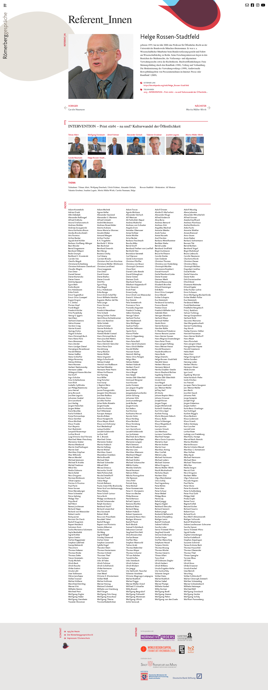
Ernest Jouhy (131, 292)
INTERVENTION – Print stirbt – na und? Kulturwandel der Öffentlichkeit (124, 126)
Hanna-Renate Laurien (165, 333)
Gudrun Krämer (104, 326)
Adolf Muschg (190, 210)
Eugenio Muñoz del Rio (107, 300)
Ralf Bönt (72, 504)
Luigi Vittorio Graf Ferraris (80, 437)
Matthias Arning (162, 450)
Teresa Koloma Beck (193, 545)
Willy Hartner (161, 589)
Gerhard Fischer (133, 318)
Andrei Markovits (191, 225)
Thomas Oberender (192, 550)
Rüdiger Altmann (133, 519)
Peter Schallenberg (192, 491)
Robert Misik (102, 514)
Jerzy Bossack (74, 393)
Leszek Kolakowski (105, 431)
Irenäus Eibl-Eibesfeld (135, 377)
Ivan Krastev (131, 382)
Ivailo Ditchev (190, 380)
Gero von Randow (105, 321)
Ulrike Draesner (191, 566)
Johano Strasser (162, 398)
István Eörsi (160, 380)
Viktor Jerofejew (75, 576)
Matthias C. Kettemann (194, 450)
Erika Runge (102, 292)
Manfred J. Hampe (192, 437)
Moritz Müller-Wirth (194, 135)
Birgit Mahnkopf (191, 251)
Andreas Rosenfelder (106, 225)
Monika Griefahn (133, 468)
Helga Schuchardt (105, 359)
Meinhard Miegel (133, 455)
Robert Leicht (74, 514)
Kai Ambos (131, 408)
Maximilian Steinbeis (106, 455)
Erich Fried (130, 290)
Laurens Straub (162, 429)
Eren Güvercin (132, 287)
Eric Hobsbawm (75, 290)
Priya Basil (72, 501)
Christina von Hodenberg (166, 264)
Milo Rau (188, 465)
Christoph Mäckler (163, 266)
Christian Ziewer (191, 261)
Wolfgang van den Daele (166, 599)
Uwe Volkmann (75, 573)
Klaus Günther (74, 419)
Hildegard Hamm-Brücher (79, 372)
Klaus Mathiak (74, 421)
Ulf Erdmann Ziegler (164, 560)
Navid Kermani (132, 470)
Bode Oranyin (74, 253)
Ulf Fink (187, 560)
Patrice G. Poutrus (76, 483)
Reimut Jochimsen (76, 506)
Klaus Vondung (133, 424)
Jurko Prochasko (104, 408)
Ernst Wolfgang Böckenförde (197, 295)
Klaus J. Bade (161, 419)
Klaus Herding (132, 419)
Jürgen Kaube (103, 406)
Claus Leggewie (104, 269)
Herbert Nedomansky (78, 367)
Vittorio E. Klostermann (108, 576)
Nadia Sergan (190, 468)
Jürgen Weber (74, 408)
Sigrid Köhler (74, 535)
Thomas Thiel (190, 553)
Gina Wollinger (133, 323)
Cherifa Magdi (74, 261)
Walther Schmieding (193, 581)
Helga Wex (131, 359)
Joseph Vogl (189, 400)
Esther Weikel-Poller (193, 297)
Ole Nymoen (131, 478)
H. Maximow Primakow (165, 331)
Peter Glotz (189, 486)
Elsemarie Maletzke (192, 284)
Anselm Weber (103, 233)
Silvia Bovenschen (134, 535)
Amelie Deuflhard (192, 220)
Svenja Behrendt (75, 545)
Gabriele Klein (161, 313)
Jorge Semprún (190, 398)
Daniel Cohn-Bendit (135, 271)
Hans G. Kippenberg (135, 336)
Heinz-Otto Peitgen (135, 357)
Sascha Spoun (190, 527)
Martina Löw (132, 450)
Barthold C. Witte (105, 243)
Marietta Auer (161, 442)
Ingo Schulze (74, 377)
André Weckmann (105, 222)
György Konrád (104, 331)
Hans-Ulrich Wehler (135, 346)
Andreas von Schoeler (136, 225)
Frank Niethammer (192, 305)
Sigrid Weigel (103, 535)
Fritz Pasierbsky (75, 313)
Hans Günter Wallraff (193, 336)
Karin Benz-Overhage (193, 408)
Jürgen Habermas (191, 403)
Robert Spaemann (134, 514)
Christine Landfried (105, 266)
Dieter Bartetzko (75, 277)
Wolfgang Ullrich (134, 599)
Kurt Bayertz (74, 426)
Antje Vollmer (132, 233)
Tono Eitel (159, 558)
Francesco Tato (133, 305)
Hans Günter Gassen (164, 336)
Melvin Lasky (160, 455)
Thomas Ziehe (74, 555)
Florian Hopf (74, 305)
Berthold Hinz (132, 251)
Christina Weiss (190, 264)
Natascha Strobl (104, 470)
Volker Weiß (102, 579)
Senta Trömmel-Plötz (164, 529)
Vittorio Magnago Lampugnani (140, 576)
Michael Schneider (105, 462)
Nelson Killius (132, 473)
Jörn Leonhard (74, 400)
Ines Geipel (131, 375)
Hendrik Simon (161, 362)
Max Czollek (160, 452)
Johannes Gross (104, 398)
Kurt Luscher (189, 426)
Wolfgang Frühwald (135, 594)
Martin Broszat (191, 444)
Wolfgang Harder (192, 594)
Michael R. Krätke (76, 462)
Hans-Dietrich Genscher (108, 344)
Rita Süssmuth (103, 511)
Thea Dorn (73, 548)
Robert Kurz (189, 511)
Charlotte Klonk (191, 259)
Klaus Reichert (132, 421)
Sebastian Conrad (134, 529)
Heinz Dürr (188, 354)
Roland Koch (190, 514)
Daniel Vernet (74, 274)
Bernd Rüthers (190, 246)
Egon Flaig (102, 284)
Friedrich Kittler (75, 310)
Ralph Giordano (104, 504)
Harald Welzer (74, 352)
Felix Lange (102, 302)
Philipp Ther (73, 499)
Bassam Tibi (189, 243)
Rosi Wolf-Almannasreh (194, 517)
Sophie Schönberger (193, 535)
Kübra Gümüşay (191, 424)
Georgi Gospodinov (193, 315)
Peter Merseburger (76, 491)
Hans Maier (189, 339)
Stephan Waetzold (134, 542)
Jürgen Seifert (190, 406)
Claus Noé (130, 269)
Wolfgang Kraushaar (106, 597)
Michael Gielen (132, 457)
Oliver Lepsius (74, 481)
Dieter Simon (74, 279)
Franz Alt (101, 308)
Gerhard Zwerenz (76, 321)
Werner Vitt (73, 586)
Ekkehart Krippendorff (136, 284)
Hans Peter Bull (133, 341)
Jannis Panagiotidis (105, 390)
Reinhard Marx (132, 506)
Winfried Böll (190, 589)
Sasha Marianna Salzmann (80, 529)
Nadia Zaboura (75, 470)
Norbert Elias (161, 475)
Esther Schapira (162, 297)
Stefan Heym (161, 537)
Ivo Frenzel (189, 382)
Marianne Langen (134, 442)
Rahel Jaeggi (160, 501)
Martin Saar (160, 447)
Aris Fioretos (74, 235)
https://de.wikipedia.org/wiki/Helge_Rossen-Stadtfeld (166, 85)
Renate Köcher (190, 506)
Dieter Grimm (132, 277)
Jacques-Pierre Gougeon (195, 385)
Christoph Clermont (135, 266)
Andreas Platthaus (192, 222)
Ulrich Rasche (74, 566)
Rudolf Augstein (75, 522)
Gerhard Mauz (161, 318)
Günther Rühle (161, 328)
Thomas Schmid (104, 553)
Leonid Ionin (189, 429)
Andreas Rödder (75, 225)
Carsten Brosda (104, 259)
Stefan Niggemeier (76, 540)
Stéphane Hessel (162, 542)
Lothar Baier (189, 431)
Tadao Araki (131, 545)
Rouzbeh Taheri (104, 519)
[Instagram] (258, 5)
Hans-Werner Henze (164, 346)
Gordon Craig (74, 326)
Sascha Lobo (161, 527)
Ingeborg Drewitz (163, 375)
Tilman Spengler (191, 555)
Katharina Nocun (134, 413)
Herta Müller (131, 370)
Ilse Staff (72, 375)
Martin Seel (73, 450)
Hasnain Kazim (132, 352)
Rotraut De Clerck (76, 519)
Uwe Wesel (102, 573)
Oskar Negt (102, 481)
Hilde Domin (189, 370)
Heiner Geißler (74, 354)
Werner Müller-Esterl (135, 584)
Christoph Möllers (192, 266)
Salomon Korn (74, 527)
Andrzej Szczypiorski (77, 228)
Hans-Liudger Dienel (77, 346)
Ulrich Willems (161, 566)
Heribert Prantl (132, 367)
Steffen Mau (131, 540)
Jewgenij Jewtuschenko (136, 393)
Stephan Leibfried (76, 542)
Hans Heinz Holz (75, 339)
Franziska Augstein (134, 308)
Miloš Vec (72, 468)
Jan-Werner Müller (163, 388)
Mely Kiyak (189, 455)
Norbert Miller (190, 475)
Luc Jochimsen (132, 434)
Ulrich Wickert (132, 566)
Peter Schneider (75, 493)
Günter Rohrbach (105, 328)
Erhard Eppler (190, 287)
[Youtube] (263, 5)
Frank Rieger (73, 308)
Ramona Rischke (133, 504)
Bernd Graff (131, 246)
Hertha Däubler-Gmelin (165, 370)
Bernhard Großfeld (163, 248)
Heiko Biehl (189, 352)
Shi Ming (101, 532)
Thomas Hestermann (106, 550)
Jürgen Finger (161, 403)
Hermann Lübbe (75, 370)
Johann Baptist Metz (164, 395)
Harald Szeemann (192, 349)
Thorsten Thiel (103, 555)
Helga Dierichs (161, 357)
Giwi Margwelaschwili (194, 323)
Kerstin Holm (132, 416)
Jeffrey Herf (160, 390)
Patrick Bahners (104, 483)
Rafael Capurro (133, 501)
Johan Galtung (132, 395)
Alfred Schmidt (104, 220)
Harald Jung (102, 349)
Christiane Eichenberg (78, 264)
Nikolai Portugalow (135, 475)
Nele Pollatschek (104, 473)
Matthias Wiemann (134, 452)
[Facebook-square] (252, 5)
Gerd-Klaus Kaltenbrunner (109, 318)
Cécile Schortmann (134, 259)
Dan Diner (72, 271)
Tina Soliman (103, 558)
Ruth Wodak (131, 524)
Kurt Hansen (131, 426)
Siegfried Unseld (162, 532)
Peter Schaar (160, 491)
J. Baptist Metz (103, 385)
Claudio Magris (75, 269)
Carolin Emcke (161, 256)
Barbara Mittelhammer (165, 240)
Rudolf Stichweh (162, 522)
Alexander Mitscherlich (194, 215)
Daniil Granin (103, 274)
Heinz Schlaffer (75, 357)
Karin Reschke (74, 411)
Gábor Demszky (133, 313)
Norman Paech (103, 478)
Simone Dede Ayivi (163, 535)
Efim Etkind (189, 282)
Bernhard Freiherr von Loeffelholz (141, 248)
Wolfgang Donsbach (96, 135)
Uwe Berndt (189, 571)
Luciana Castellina (163, 434)
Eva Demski (131, 300)
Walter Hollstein (104, 581)
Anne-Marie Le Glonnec (107, 230)
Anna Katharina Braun (78, 230)
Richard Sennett (162, 509)
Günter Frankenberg (193, 326)
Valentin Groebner (154, 135)
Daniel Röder (190, 271)
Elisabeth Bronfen (163, 284)
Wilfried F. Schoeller (135, 586)
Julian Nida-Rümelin (106, 403)
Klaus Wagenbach (163, 424)
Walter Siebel (161, 581)
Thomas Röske (74, 553)
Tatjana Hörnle (161, 545)
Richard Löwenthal (105, 509)
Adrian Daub (74, 212)
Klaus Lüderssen (191, 419)
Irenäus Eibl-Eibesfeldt (165, 377)
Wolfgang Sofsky (192, 597)
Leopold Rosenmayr (77, 431)
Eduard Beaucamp (163, 282)
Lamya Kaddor (103, 429)
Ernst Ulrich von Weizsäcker (138, 295)
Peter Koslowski (191, 488)
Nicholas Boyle (161, 473)
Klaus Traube (74, 424)
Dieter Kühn (189, 277)
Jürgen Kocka (132, 406)
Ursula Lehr (73, 571)
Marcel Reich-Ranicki (193, 439)
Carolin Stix (73, 259)
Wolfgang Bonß (162, 591)
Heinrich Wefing (133, 354)
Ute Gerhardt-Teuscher (136, 571)
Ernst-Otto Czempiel (77, 297)
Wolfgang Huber (76, 597)
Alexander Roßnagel (77, 217)
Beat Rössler (73, 246)
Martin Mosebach (134, 447)
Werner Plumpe (161, 584)
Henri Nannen (74, 364)
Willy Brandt (131, 589)
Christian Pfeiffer (134, 261)
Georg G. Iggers (75, 315)
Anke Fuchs (189, 228)
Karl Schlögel (190, 411)
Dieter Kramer (161, 277)
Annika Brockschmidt (77, 233)
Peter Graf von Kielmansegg (109, 488)
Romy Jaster (73, 517)
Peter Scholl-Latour (106, 493)
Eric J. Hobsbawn (104, 290)
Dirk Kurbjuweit (75, 282)
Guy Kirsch (188, 328)
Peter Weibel (160, 493)
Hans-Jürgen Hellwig (164, 344)
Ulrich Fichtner (113, 135)
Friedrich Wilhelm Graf (165, 310)
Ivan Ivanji (101, 382)
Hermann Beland (162, 367)
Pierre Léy (159, 499)
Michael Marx (190, 460)
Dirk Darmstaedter (192, 279)
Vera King (188, 573)
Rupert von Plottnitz (106, 524)
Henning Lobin (190, 362)
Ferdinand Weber (191, 302)
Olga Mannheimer (163, 478)
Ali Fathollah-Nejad (135, 220)
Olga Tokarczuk (191, 478)
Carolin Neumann (75, 158)
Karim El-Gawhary (163, 408)
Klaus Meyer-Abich (105, 421)
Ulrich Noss (189, 563)
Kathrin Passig (161, 413)
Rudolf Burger (103, 522)
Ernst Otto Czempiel (164, 292)
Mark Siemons (132, 444)
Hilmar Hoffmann (105, 372)
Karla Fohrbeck (75, 413)
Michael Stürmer (162, 462)
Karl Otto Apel (161, 411)
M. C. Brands (102, 437)
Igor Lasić (188, 372)
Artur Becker (131, 238)
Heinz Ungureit (104, 357)
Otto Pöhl (130, 481)
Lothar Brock (74, 434)
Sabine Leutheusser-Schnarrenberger (200, 524)
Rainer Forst (189, 501)
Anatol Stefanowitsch (78, 222)
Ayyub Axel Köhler (76, 240)
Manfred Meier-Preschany (80, 439)
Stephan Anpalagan (193, 540)
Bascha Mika (131, 243)
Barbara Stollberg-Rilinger (80, 243)
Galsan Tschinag (191, 313)
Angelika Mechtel (163, 228)
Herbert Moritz (190, 364)
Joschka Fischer (104, 400)
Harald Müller (132, 349)
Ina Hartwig (102, 375)
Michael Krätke (133, 460)
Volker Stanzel (75, 579)
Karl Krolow (131, 411)
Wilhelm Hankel (162, 586)
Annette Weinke (162, 230)
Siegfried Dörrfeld (134, 532)
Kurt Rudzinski (74, 429)
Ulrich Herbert (161, 563)
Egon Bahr (73, 284)
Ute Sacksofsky (162, 571)
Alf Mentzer (131, 217)
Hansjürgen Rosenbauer (79, 349)
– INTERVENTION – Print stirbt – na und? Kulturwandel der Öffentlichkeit (176, 92)
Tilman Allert (73, 135)
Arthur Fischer (103, 238)
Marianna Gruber (76, 442)
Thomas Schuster (134, 553)
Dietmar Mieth (161, 279)
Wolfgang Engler (76, 594)
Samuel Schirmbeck (134, 527)
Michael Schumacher (135, 462)
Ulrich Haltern (132, 563)
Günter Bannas (161, 326)
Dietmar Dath (132, 279)
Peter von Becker (133, 493)
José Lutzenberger (134, 400)
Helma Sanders (190, 359)
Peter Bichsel (131, 486)
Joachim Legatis (172, 135)
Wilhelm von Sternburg (107, 589)
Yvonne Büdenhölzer (106, 602)
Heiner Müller (103, 354)
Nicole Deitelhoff (105, 475)
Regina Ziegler (161, 504)
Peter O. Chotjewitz (135, 491)
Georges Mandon (163, 315)
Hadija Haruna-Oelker (194, 331)
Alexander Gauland (106, 215)
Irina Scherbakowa (76, 380)
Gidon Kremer (74, 323)
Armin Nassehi (161, 235)
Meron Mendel (75, 457)
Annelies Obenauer (134, 230)
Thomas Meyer (132, 550)
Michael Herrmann (192, 457)
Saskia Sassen (103, 529)
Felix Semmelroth (133, 302)
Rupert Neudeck (75, 524)
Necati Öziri (189, 470)
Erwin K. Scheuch (133, 297)
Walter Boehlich (133, 579)
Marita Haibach (104, 444)
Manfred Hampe (162, 437)
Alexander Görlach (134, 135)
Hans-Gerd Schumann (136, 344)
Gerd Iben (72, 318)
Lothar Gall (102, 434)
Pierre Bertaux (132, 499)
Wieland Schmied (105, 586)
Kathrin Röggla (191, 413)
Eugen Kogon (74, 300)
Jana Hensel (73, 390)
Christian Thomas (163, 261)
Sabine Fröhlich (162, 524)
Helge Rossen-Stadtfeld (98, 158)
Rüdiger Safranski (192, 519)
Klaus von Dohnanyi (106, 424)
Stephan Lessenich (105, 542)
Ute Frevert (102, 571)
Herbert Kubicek (133, 364)
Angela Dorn (132, 228)
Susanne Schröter (192, 542)
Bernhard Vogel (191, 248)
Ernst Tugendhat (75, 295)
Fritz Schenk (102, 313)
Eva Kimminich (161, 300)
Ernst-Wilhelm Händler (107, 297)
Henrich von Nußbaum (107, 364)
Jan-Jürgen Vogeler (134, 388)
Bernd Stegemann (76, 248)
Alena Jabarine (190, 212)
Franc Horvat (103, 305)
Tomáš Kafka (132, 558)
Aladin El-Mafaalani (164, 212)
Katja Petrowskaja (76, 416)
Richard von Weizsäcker (78, 511)
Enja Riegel (102, 287)
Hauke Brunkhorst (163, 352)
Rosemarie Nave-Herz (135, 517)
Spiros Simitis (74, 537)
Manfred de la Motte (135, 437)
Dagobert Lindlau (192, 269)
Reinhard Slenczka (163, 506)
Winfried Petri (74, 591)
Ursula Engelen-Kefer (164, 568)
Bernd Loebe (160, 246)
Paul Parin (72, 486)
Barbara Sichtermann (193, 240)
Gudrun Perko (132, 326)
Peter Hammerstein (134, 488)
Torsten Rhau (190, 558)
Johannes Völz (132, 398)
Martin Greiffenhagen (78, 447)
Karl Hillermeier (104, 411)
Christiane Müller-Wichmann (110, 264)
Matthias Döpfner (76, 452)
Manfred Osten (104, 439)
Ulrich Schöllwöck (105, 566)
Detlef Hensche (191, 274)
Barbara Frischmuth (135, 240)
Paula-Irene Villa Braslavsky (109, 486)
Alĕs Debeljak (74, 215)
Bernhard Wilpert (76, 251)
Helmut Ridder (132, 362)
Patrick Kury (131, 483)
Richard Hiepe (74, 509)
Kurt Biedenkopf (104, 426)
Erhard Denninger (163, 287)
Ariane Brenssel (191, 233)
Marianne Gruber (104, 442)
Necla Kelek (73, 473)
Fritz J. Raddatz (191, 310)
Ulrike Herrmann (104, 568)
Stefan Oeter (103, 540)
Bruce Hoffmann (162, 253)
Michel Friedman (75, 465)
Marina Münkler (191, 442)
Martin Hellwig (104, 447)
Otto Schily (160, 481)
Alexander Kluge (162, 215)
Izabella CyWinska (76, 385)
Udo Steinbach (133, 560)
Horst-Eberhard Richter (165, 372)
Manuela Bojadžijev (135, 439)
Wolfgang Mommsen (135, 597)
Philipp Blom (160, 496)
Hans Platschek (191, 341)
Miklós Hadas (132, 465)
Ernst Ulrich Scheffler (106, 295)
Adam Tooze (131, 210)
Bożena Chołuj (103, 253)
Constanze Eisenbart (164, 269)
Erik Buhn (159, 290)
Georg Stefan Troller (106, 315)
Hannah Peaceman (192, 333)
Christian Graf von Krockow (109, 261)
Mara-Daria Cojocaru (164, 439)
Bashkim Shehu (161, 243)
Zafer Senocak (132, 602)
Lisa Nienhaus (161, 431)
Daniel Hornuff (162, 271)
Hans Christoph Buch (77, 336)
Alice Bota (159, 220)
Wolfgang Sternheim (77, 599)
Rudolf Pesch (132, 522)
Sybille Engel (103, 545)
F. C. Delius (73, 302)
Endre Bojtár (74, 287)
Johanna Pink (190, 395)
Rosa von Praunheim (106, 517)
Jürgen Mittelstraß (163, 406)
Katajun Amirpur (104, 413)
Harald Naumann (163, 349)
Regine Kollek (190, 504)
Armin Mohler (132, 235)
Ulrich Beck (73, 563)
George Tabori (132, 315)
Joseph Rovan (161, 400)
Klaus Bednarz (190, 416)
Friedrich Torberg (133, 310)
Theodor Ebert (103, 548)
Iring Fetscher (103, 380)
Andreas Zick (161, 225)
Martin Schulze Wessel (194, 447)
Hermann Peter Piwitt (106, 370)
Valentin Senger (162, 573)
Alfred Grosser (190, 217)
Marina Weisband (76, 444)
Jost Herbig (73, 403)
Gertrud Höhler (162, 321)
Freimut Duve (161, 308)
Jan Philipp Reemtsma (77, 388)
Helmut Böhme (74, 362)
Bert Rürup (102, 251)
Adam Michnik (103, 210)
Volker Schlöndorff (193, 576)
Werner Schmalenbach (194, 584)
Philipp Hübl (189, 496)
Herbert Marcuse (162, 364)
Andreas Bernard (162, 222)
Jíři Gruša (159, 393)
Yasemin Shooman (76, 602)
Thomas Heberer (75, 550)
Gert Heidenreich (133, 321)
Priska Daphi (189, 499)
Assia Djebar (189, 238)
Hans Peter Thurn (162, 341)
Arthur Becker (74, 238)
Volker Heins (160, 576)
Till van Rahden (133, 555)
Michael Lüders (162, 460)
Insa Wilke (101, 377)
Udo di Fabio (103, 560)
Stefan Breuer (132, 537)
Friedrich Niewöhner (106, 310)
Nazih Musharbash (163, 470)
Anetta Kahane (104, 228)
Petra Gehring (74, 496)
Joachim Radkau (104, 395)
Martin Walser (103, 450)
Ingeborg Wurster (192, 375)
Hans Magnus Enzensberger (167, 339)
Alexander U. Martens (107, 217)
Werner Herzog (104, 584)
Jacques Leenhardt (163, 385)
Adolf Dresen (161, 210)
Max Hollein (189, 452)
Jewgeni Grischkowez (106, 393)
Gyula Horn (131, 331)
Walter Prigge (132, 581)
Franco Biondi (161, 305)
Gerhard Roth (190, 318)
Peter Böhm (160, 486)
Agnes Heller (103, 212)
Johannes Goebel (75, 398)
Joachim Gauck (190, 393)
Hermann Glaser (191, 367)
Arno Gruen (189, 235)
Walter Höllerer (75, 581)
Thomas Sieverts (162, 553)
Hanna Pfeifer (132, 333)
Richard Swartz (191, 509)
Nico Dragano (190, 473)
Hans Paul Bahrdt (105, 341)
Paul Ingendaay (162, 483)
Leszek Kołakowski (134, 431)
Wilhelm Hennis (75, 589)
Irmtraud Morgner (134, 380)
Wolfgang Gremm (163, 594)
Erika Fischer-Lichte (192, 290)
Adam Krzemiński (76, 210)
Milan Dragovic (162, 465)
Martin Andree (161, 444)
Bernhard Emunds (105, 248)
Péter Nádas (102, 491)
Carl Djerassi (131, 256)
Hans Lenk (130, 339)
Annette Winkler (191, 230)
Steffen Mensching (163, 540)
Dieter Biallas (103, 277)
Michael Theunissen (192, 462)
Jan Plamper (102, 388)
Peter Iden (159, 488)
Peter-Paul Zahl (191, 493)
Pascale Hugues (191, 481)
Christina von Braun (135, 264)
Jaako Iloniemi (132, 385)
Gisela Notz (160, 323)
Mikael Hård (102, 465)
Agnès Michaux (133, 212)
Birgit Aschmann (162, 251)
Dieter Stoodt (103, 279)
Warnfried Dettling (77, 584)
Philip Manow (132, 496)
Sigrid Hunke (189, 532)
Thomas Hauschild (192, 548)
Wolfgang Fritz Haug (107, 594)
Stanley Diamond (105, 537)
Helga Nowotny (75, 359)
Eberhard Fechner (134, 282)
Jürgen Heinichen (75, 406)
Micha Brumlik (103, 457)
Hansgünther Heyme (193, 346)
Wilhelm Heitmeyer (192, 586)
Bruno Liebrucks (191, 253)
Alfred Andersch (162, 217)
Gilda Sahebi (102, 323)
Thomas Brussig (162, 548)
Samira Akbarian (104, 527)
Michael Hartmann (163, 457)
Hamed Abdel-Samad (107, 333)
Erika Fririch (73, 292)
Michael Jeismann (76, 460)
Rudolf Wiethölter (192, 522)
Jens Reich (188, 390)
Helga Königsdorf (192, 357)
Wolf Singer (102, 591)
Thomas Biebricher (134, 548)
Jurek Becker (131, 403)
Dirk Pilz (101, 282)
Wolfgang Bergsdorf (135, 591)
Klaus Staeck (189, 421)
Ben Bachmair (103, 246)
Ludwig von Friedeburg (194, 434)
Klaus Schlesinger (163, 421)
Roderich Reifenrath (164, 514)
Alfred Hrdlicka (75, 220)
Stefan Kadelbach (192, 537)
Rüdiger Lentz (161, 519)
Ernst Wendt (160, 295)
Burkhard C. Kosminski (78, 256)
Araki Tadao (160, 233)
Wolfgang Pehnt (162, 597)
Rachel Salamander (105, 501)
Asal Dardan (160, 238)
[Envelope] (247, 5)
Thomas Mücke (161, 550)
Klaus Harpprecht (105, 419)
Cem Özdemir (161, 259)
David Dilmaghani (134, 274)
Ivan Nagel (160, 382)
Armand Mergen (104, 235)
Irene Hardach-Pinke (193, 377)
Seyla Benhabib (75, 532)
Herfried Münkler (105, 367)
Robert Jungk (161, 511)
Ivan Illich (72, 382)
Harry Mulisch (103, 352)
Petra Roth (102, 496)
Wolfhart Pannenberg (194, 599)
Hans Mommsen (75, 341)
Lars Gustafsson (133, 429)
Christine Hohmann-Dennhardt (82, 266)
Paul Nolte (189, 483)
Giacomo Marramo (192, 321)
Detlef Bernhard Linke (165, 274)
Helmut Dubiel (103, 362)
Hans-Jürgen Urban (192, 344)
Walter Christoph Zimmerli (195, 579)
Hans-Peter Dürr (104, 346)
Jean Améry (131, 390)
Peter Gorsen (74, 488)
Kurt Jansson (160, 426)
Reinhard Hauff (104, 506)
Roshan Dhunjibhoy (164, 517)
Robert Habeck (132, 511)
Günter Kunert (74, 328)
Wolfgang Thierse (105, 599)
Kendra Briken (103, 416)
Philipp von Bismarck (106, 499)
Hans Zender (74, 344)
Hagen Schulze (75, 333)
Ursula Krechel (190, 568)
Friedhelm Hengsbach (193, 308)
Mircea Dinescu (104, 468)
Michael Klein (103, 460)
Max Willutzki (74, 455)
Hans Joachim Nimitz (106, 339)
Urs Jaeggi (130, 568)
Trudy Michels (74, 560)
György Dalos (74, 331)
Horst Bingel (131, 372)
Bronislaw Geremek (134, 253)
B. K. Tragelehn (103, 240)
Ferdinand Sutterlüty (164, 302)
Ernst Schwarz (190, 292)
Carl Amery (102, 256)
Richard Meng (132, 509)
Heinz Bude (160, 354)
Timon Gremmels (75, 558)
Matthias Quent (104, 452)
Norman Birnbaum (76, 478)
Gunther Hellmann (134, 328)
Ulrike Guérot (74, 568)
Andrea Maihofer (134, 222)
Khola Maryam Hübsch (165, 416)
